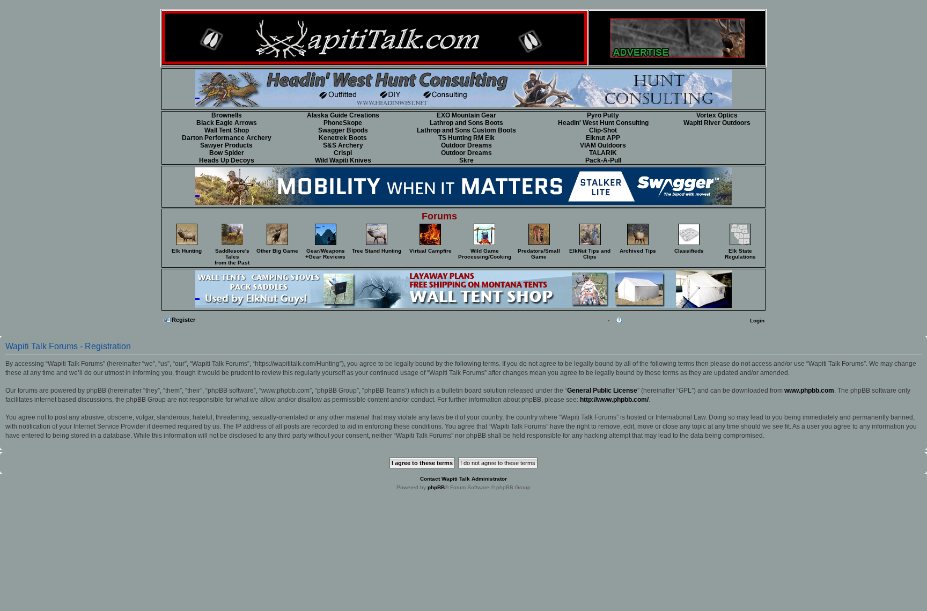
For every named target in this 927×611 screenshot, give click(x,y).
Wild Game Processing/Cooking (484, 254)
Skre (466, 160)
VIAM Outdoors (603, 145)
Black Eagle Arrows (226, 123)
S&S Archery (343, 145)
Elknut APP (603, 138)
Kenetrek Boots (343, 138)
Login (757, 320)
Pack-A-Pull (603, 160)
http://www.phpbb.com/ (614, 399)
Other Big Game (277, 251)
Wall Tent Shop (226, 130)
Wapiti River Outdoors (717, 123)
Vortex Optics (717, 115)
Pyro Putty (603, 115)
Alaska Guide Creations (343, 115)
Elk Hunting (187, 251)
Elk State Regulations (740, 254)
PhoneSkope (342, 123)
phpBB (436, 487)
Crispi (343, 153)
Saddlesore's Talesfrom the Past (232, 257)
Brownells (226, 115)
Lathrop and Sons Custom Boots (466, 130)
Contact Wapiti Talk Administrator (463, 479)
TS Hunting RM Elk (466, 138)
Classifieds (689, 251)
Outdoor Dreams (466, 145)
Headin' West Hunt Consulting (603, 123)
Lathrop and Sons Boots (466, 123)
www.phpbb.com (809, 390)
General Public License (602, 390)
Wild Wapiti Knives (343, 160)
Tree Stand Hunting (376, 251)
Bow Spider (226, 153)
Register (183, 319)
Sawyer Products (226, 145)
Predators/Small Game (539, 254)
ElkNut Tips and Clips (589, 254)
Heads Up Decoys (226, 160)
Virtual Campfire (430, 251)
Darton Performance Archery (226, 138)
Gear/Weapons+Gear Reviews (325, 254)
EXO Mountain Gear (466, 115)
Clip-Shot (603, 130)
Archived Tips (638, 251)
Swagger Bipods (343, 130)
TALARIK (603, 153)
